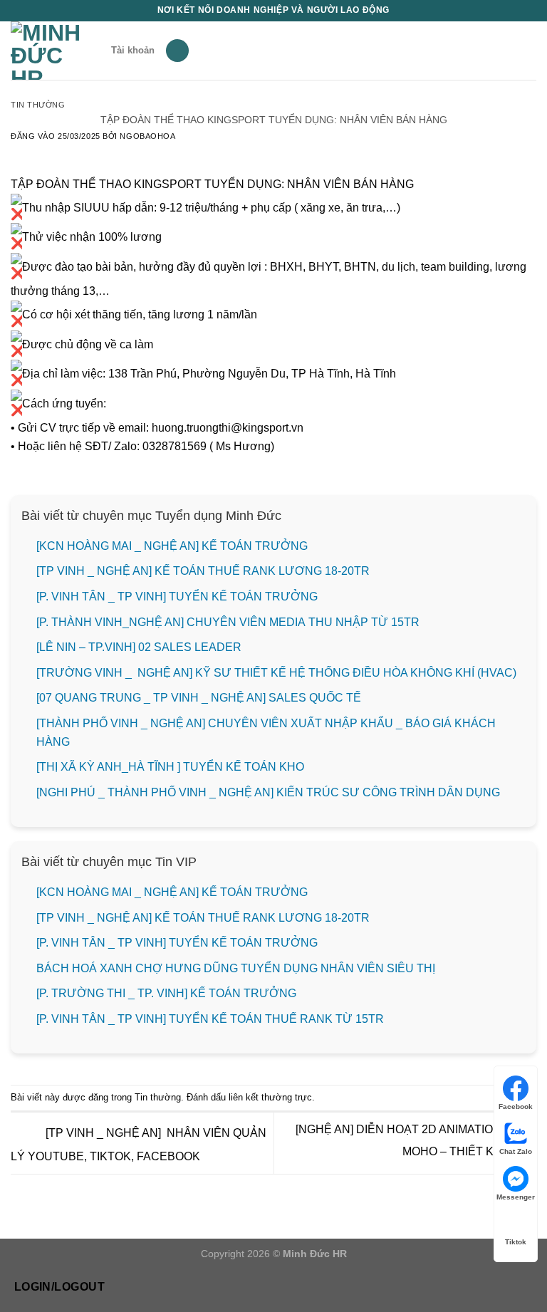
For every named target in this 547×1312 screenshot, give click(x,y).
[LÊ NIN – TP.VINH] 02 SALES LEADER (138, 647)
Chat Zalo (515, 1151)
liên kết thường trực (270, 1097)
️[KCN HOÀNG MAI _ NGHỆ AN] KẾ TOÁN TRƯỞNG (172, 546)
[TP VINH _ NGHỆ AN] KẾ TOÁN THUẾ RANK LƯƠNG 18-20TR (203, 571)
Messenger (515, 1197)
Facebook (516, 1106)
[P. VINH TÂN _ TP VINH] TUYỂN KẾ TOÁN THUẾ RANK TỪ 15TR (210, 1019)
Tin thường (38, 104)
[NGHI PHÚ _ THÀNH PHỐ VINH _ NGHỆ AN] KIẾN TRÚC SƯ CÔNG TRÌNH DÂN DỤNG (268, 792)
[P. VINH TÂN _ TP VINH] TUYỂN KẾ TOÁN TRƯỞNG (177, 596)
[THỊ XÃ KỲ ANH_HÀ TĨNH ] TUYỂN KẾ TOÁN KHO (170, 767)
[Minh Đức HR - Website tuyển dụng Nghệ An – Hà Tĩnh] (55, 50)
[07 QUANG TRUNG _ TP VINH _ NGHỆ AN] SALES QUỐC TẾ (200, 698)
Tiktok (515, 1242)
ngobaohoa (147, 136)
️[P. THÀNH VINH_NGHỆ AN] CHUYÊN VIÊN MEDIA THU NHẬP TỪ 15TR (228, 622)
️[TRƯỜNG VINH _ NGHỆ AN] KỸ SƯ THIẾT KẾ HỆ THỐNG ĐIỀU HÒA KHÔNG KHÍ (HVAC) (276, 673)
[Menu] (177, 51)
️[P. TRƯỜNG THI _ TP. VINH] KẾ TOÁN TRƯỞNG (166, 993)
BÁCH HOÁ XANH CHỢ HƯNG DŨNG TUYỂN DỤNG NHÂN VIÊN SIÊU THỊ (235, 968)
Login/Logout (59, 1287)
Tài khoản (133, 50)
